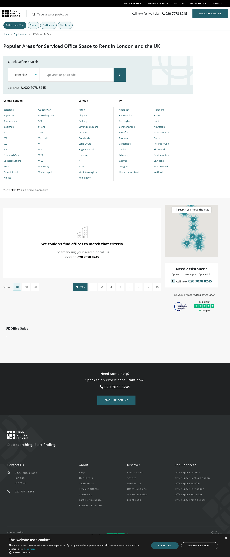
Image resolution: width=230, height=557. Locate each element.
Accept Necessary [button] (199, 545)
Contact (217, 3)
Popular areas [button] (157, 3)
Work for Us (134, 483)
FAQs (82, 472)
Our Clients (86, 478)
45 (157, 287)
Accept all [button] (165, 545)
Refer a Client (135, 472)
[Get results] (120, 75)
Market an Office (137, 494)
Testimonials (87, 483)
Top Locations (20, 34)
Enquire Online (210, 13)
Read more (30, 548)
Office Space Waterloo (188, 494)
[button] (198, 243)
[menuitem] (103, 472)
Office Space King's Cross (190, 499)
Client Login (134, 499)
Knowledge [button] (197, 3)
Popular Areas (185, 465)
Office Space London (187, 472)
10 (17, 287)
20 (26, 287)
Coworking (85, 494)
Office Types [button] (131, 3)
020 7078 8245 (176, 13)
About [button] (177, 3)
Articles (131, 478)
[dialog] (115, 545)
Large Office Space (90, 499)
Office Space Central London (192, 478)
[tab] (38, 101)
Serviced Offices (89, 488)
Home (6, 34)
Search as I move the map (193, 209)
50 (35, 287)
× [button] (226, 538)
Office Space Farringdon (189, 488)
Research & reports (91, 505)
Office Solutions (137, 488)
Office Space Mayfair (187, 483)
